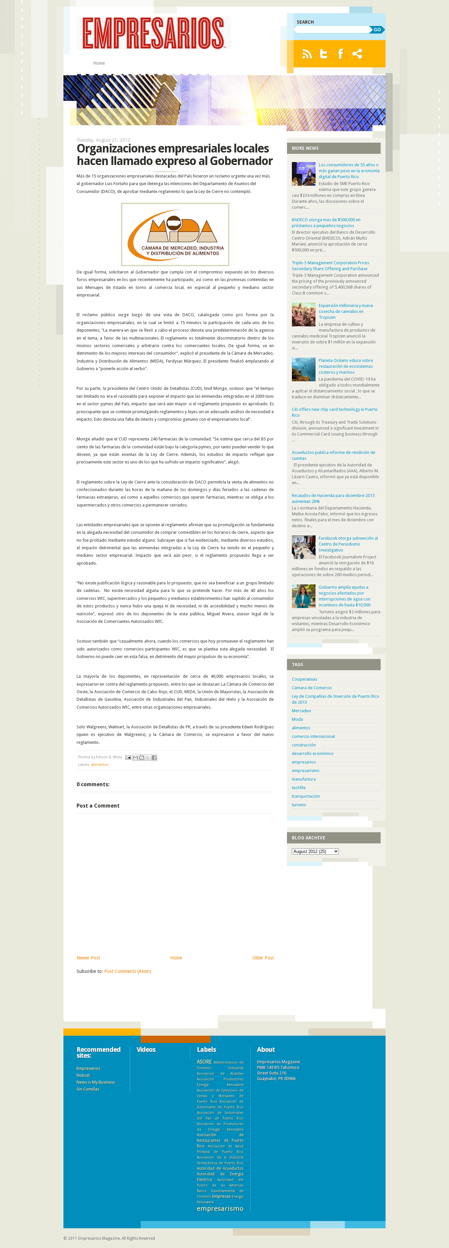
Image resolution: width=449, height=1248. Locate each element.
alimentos (99, 765)
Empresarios (88, 1068)
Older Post (263, 957)
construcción (304, 744)
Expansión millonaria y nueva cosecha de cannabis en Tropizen (346, 311)
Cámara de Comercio (312, 687)
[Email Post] (127, 757)
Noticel (83, 1075)
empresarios (304, 762)
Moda (297, 719)
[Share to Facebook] (154, 757)
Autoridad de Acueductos (220, 1168)
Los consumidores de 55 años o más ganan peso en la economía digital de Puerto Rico (349, 170)
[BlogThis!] (141, 757)
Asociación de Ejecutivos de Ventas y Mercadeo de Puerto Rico (220, 1095)
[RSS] (307, 54)
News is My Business (96, 1082)
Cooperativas (304, 679)
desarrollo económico (313, 753)
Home (99, 63)
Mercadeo (301, 710)
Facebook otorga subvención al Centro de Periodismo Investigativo (348, 544)
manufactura (304, 779)
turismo (299, 804)
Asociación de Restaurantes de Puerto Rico (220, 1140)
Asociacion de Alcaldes (220, 1073)
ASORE (204, 1062)
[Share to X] (148, 757)
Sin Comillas (88, 1089)
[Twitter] (324, 54)
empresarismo (305, 770)
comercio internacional (313, 736)
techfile (299, 787)
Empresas (221, 1196)
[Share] (357, 54)
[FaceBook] (341, 54)
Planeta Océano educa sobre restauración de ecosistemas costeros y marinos (346, 366)
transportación (306, 796)
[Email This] (135, 757)
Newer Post (88, 957)
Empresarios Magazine (99, 1238)
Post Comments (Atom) (127, 971)
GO (377, 29)
